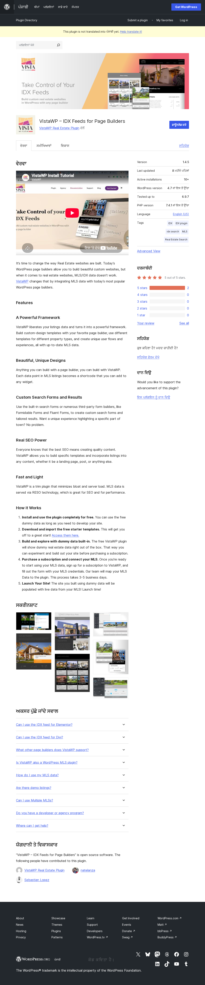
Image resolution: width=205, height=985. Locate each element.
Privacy (21, 937)
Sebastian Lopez (36, 880)
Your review (145, 323)
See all (184, 323)
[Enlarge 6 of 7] (123, 645)
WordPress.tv (97, 937)
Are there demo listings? (33, 788)
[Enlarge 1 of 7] (46, 618)
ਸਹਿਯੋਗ (184, 146)
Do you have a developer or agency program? (50, 813)
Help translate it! (131, 31)
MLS (184, 231)
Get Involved (130, 918)
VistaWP (22, 281)
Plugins (56, 931)
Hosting (21, 931)
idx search (173, 231)
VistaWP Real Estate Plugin (59, 128)
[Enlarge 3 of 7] (84, 618)
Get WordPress (186, 7)
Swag (127, 937)
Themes (56, 924)
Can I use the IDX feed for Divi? (39, 737)
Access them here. (65, 535)
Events (126, 924)
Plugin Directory (26, 20)
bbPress (165, 931)
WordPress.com (170, 918)
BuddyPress (167, 937)
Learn (90, 918)
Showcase (58, 918)
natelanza (88, 870)
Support (92, 924)
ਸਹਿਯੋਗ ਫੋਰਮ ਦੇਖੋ (148, 357)
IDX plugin (181, 223)
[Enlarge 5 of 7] (123, 618)
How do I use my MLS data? (37, 775)
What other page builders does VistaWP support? (52, 750)
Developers (94, 931)
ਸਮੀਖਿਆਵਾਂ (44, 146)
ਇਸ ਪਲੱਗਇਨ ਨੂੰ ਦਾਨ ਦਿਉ (153, 397)
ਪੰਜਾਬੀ (57, 959)
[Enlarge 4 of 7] (84, 659)
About (20, 918)
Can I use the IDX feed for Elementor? (44, 725)
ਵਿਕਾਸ (65, 146)
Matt (162, 924)
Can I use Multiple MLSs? (34, 800)
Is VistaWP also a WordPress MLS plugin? (46, 762)
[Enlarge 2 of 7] (46, 639)
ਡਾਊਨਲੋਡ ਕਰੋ (179, 124)
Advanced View (148, 251)
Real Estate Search (176, 239)
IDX (170, 223)
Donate (128, 931)
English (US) (181, 214)
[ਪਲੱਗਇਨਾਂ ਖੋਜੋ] (58, 45)
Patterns (57, 937)
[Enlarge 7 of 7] (123, 683)
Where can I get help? (32, 826)
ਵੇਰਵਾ (23, 146)
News (19, 924)
